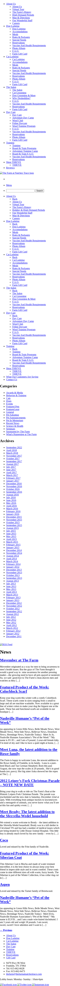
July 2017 (11, 467)
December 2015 (14, 517)
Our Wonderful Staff (22, 20)
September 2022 (14, 447)
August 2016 (12, 494)
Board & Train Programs (24, 148)
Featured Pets (12, 406)
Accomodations (20, 31)
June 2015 (11, 533)
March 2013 (12, 594)
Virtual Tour (18, 9)
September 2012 (14, 611)
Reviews (10, 167)
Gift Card (10, 957)
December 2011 (14, 636)
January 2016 (12, 514)
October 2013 (13, 575)
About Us (11, 3)
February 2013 (13, 597)
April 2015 (11, 539)
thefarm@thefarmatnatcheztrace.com (24, 974)
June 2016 (11, 500)
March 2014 (12, 561)
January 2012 (12, 633)
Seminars (10, 428)
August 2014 (12, 556)
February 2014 (13, 564)
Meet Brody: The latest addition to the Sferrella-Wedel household (27, 814)
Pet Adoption (12, 415)
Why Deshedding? (21, 98)
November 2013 (14, 572)
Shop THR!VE (13, 162)
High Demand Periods (23, 15)
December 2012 (14, 603)
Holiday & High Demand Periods (28, 210)
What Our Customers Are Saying (22, 376)
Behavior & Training (16, 395)
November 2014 (14, 553)
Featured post (12, 409)
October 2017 (13, 458)
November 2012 (14, 606)
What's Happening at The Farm (21, 434)
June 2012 (11, 619)
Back (14, 199)
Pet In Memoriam (14, 420)
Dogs (8, 401)
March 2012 (12, 628)
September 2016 (14, 492)
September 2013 (14, 578)
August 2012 (12, 614)
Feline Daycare (19, 123)
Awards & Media (14, 392)
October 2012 (13, 608)
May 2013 (11, 589)
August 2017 (12, 464)
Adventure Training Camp (25, 151)
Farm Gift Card (19, 53)
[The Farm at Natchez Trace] (17, 173)
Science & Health (14, 426)
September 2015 (14, 525)
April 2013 (11, 592)
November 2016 (14, 486)
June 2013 (11, 586)
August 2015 (12, 528)
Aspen (5, 884)
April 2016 (11, 506)
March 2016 (12, 508)
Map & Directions (21, 17)
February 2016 (13, 511)
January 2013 (12, 600)
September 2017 (14, 461)
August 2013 (12, 581)
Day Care (11, 112)
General (10, 412)
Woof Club (17, 120)
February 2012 (13, 631)
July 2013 (11, 583)
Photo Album (18, 48)
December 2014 (14, 550)
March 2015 (12, 542)
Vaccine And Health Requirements (29, 45)
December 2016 (14, 483)
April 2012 (11, 625)
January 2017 (12, 480)
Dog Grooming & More (24, 95)
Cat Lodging (12, 56)
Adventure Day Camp (23, 117)
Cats (8, 398)
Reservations (18, 42)
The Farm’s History (21, 12)
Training (10, 142)
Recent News (12, 423)
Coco (4, 840)
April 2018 (11, 450)
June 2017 (11, 469)
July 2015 (11, 531)
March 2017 (12, 475)
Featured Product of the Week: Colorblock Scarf (24, 689)
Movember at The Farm (19, 660)
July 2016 (11, 497)
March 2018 (12, 453)
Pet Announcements (16, 417)
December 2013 (14, 569)
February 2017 (13, 478)
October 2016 (13, 489)
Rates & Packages (21, 37)
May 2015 (11, 536)
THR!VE (17, 165)
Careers (16, 23)
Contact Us (11, 379)
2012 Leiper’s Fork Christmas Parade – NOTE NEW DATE (30, 783)
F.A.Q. (15, 51)
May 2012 (11, 622)
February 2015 (13, 544)
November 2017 (14, 455)
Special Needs (19, 40)
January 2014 (12, 567)
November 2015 (14, 519)
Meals (15, 34)
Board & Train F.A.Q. (23, 154)
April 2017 (11, 472)
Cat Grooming (19, 92)
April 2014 (11, 558)
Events (9, 403)
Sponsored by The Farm (18, 431)
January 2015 (12, 547)
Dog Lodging (12, 26)
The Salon (11, 87)
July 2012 (11, 617)
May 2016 (11, 503)
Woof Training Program (23, 126)
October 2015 (13, 522)
